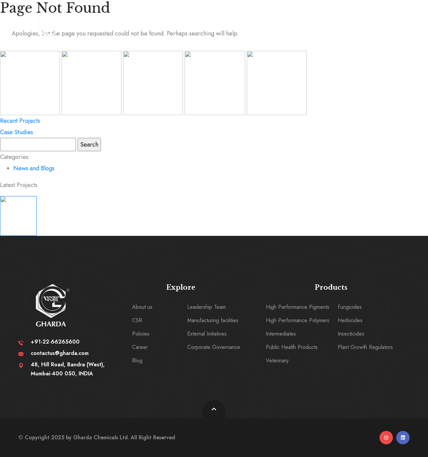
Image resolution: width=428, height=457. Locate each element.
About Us (139, 24)
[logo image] (48, 27)
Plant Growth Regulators (365, 347)
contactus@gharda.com (60, 353)
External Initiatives (207, 334)
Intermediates (281, 334)
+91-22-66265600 (55, 342)
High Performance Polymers (297, 320)
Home (109, 24)
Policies (140, 334)
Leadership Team (206, 307)
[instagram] (386, 437)
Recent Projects (20, 120)
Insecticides (351, 334)
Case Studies (16, 132)
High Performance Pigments (297, 307)
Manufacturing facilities (212, 320)
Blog (137, 360)
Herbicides (350, 320)
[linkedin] (403, 437)
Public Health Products (292, 347)
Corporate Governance (213, 347)
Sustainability (183, 24)
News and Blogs (34, 168)
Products (226, 24)
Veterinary (277, 360)
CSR (137, 320)
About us (142, 307)
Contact (292, 24)
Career (262, 24)
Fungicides (350, 307)
